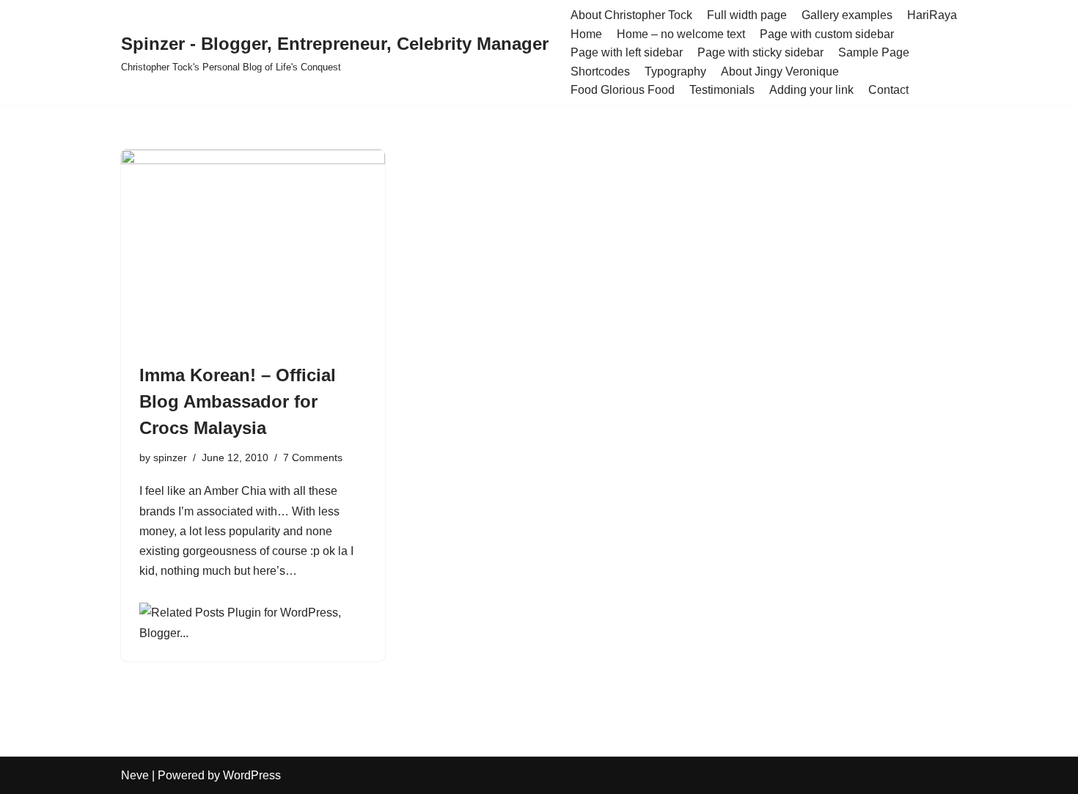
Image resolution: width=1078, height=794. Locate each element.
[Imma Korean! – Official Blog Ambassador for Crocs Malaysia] (253, 249)
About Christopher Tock (631, 15)
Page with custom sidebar (827, 34)
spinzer (170, 457)
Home (586, 34)
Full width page (747, 15)
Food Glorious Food (623, 90)
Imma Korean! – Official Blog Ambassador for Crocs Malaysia (237, 401)
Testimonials (722, 90)
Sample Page (873, 52)
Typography (675, 71)
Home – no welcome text (681, 34)
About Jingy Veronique (780, 71)
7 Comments (312, 457)
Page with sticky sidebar (760, 52)
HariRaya (932, 15)
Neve (135, 775)
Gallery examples (847, 15)
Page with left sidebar (627, 52)
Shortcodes (600, 71)
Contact (888, 90)
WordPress (252, 775)
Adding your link (811, 90)
